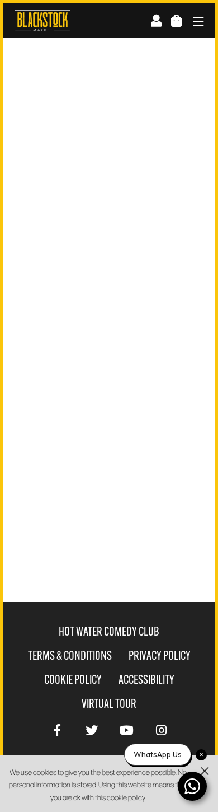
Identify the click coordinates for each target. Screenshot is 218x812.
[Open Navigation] (198, 23)
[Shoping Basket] (176, 20)
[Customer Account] (156, 20)
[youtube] (126, 729)
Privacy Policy (160, 655)
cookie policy (126, 797)
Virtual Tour (109, 703)
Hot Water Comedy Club (109, 631)
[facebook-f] (57, 729)
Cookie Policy (73, 679)
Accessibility (146, 679)
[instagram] (161, 729)
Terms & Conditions (70, 655)
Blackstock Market (42, 20)
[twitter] (92, 729)
